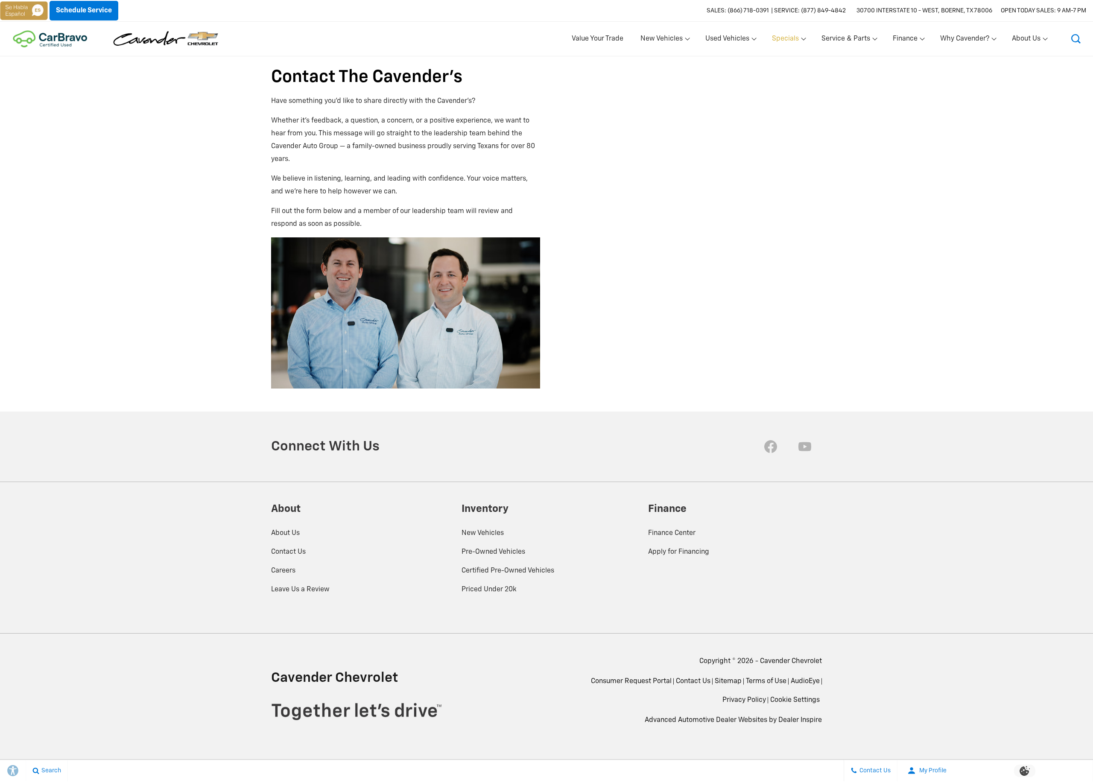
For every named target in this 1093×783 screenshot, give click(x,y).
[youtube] (804, 446)
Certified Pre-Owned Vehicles (508, 570)
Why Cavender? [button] (964, 40)
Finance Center (672, 533)
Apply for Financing (678, 552)
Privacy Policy (744, 700)
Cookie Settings (795, 700)
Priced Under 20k (489, 589)
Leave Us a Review (300, 589)
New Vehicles (483, 533)
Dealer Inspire (800, 720)
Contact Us (288, 552)
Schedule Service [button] (84, 10)
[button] (1076, 39)
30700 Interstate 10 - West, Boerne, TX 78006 (924, 11)
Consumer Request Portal (631, 681)
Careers (283, 570)
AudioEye (805, 681)
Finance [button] (905, 40)
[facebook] (770, 446)
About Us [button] (1025, 40)
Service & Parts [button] (845, 40)
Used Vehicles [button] (727, 40)
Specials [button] (785, 40)
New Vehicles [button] (661, 40)
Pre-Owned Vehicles (493, 552)
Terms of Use (766, 681)
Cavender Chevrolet (791, 661)
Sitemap (728, 681)
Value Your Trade (597, 38)
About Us (285, 533)
